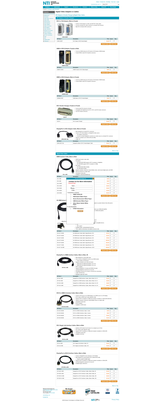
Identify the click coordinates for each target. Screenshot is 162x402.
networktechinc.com (96, 4)
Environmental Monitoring (49, 13)
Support (66, 7)
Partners (85, 7)
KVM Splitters (47, 27)
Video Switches (47, 29)
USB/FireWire (47, 39)
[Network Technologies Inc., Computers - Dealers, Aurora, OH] (117, 391)
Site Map (108, 1)
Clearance (46, 41)
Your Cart (113, 1)
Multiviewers (46, 15)
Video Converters (47, 25)
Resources (75, 7)
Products (47, 7)
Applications (57, 7)
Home (97, 1)
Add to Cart (114, 44)
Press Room (113, 7)
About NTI (103, 7)
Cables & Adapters (48, 33)
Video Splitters (47, 24)
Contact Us (102, 1)
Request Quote (105, 44)
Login (118, 1)
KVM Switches (47, 22)
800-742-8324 (52, 392)
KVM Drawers (47, 21)
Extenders (46, 16)
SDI (45, 38)
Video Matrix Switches (48, 18)
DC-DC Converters (48, 35)
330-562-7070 (49, 390)
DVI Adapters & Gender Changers (64, 15)
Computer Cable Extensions (53, 9)
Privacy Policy (115, 399)
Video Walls (46, 19)
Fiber (45, 36)
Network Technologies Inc (49, 388)
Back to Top (115, 150)
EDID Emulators (47, 32)
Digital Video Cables (79, 15)
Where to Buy (94, 7)
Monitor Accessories (48, 30)
